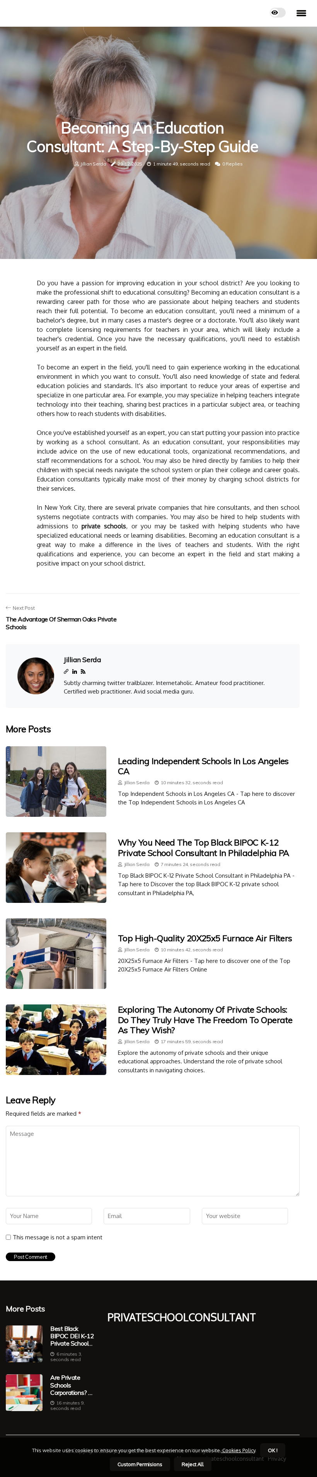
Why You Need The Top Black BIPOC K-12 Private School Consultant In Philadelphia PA (203, 847)
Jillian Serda (93, 164)
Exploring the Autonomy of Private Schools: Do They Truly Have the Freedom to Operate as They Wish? (205, 1019)
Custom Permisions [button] (140, 1464)
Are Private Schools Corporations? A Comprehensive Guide (71, 1385)
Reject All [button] (193, 1464)
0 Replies (232, 164)
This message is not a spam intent (57, 1237)
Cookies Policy (238, 1450)
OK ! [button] (273, 1450)
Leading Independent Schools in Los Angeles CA (203, 766)
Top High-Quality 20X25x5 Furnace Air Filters (205, 938)
